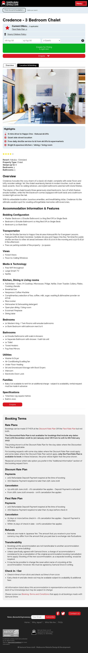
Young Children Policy (16, 34)
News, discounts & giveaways (19, 617)
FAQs (60, 622)
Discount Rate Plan (47, 429)
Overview (11, 65)
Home (27, 622)
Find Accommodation (13, 10)
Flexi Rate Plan (69, 429)
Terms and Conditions (14, 642)
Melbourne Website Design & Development (53, 647)
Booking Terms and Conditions (35, 594)
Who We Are (50, 622)
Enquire (41, 56)
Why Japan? (37, 622)
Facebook (58, 613)
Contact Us (75, 613)
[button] (7, 96)
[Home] (9, 3)
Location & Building (28, 65)
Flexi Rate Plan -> (19, 29)
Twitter (63, 613)
